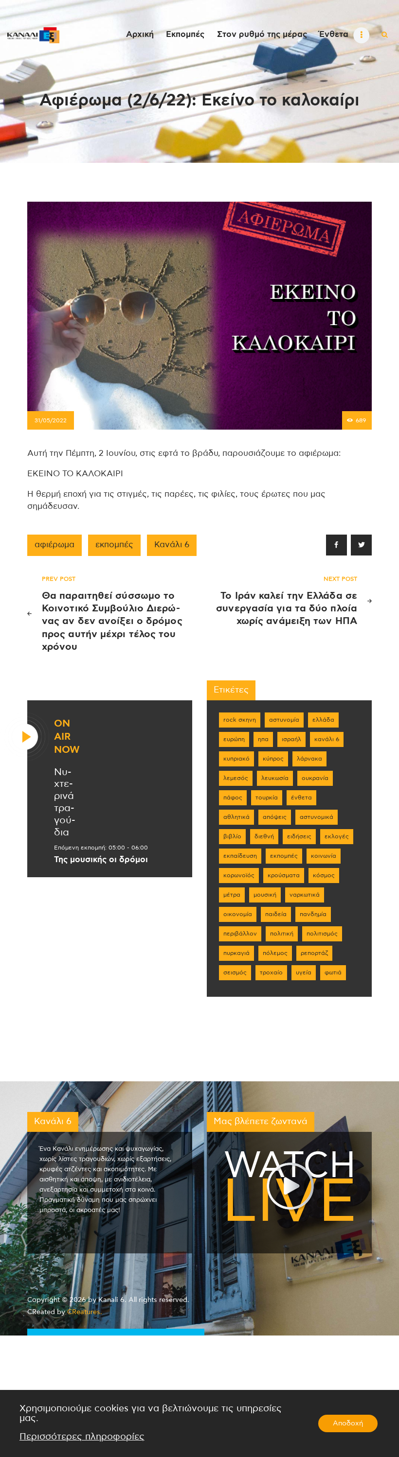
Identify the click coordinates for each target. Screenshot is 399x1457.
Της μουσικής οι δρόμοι (101, 860)
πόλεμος (275, 953)
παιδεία (276, 914)
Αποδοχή (348, 1423)
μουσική (265, 895)
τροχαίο (271, 972)
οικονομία (237, 914)
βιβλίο (232, 836)
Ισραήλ (291, 739)
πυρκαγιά (236, 953)
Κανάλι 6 (171, 545)
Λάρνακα (309, 759)
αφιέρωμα (54, 545)
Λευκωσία (275, 778)
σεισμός (235, 972)
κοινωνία (323, 856)
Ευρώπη (234, 739)
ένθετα (301, 797)
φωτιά (333, 972)
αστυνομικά (316, 817)
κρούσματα (284, 875)
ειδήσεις (299, 836)
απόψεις (275, 817)
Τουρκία (266, 797)
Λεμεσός (235, 778)
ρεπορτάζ (314, 953)
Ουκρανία (315, 778)
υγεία (303, 972)
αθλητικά (236, 817)
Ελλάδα (323, 720)
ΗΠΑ (263, 739)
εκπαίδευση (240, 856)
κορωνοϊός (238, 875)
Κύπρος (273, 759)
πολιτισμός (322, 934)
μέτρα (231, 895)
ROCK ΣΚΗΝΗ (239, 720)
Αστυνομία (284, 720)
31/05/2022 (51, 420)
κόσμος (324, 875)
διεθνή (264, 836)
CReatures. (84, 1312)
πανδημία (313, 914)
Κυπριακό (236, 759)
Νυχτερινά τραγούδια (64, 802)
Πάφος (232, 797)
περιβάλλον (240, 934)
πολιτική (281, 934)
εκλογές (337, 836)
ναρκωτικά (305, 895)
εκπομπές (114, 545)
